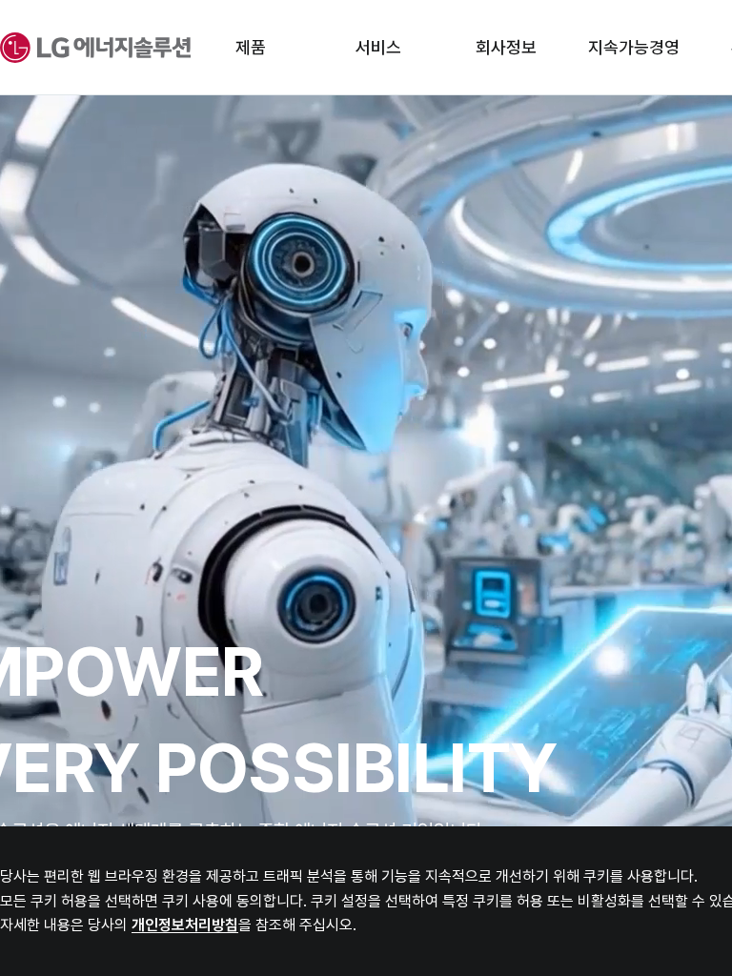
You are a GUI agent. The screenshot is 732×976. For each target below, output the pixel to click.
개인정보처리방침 (185, 925)
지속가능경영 (634, 47)
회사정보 (506, 47)
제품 (250, 47)
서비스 (378, 47)
